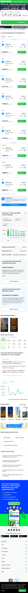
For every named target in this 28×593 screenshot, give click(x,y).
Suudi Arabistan (10, 29)
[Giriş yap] (24, 1)
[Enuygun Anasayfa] (6, 2)
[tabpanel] (14, 18)
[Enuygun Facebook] (9, 530)
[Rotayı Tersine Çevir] (7, 15)
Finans (3, 558)
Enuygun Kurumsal (6, 565)
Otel (3, 544)
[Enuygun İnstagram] (11, 530)
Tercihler (3, 590)
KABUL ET (22, 590)
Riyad (15, 29)
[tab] (5, 8)
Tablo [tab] (12, 381)
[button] (8, 233)
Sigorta (3, 561)
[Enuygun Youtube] (19, 530)
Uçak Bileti (4, 29)
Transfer (4, 554)
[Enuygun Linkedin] (16, 530)
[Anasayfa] (1, 29)
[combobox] (4, 15)
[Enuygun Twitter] (14, 530)
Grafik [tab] (5, 381)
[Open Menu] (26, 1)
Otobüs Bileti (5, 548)
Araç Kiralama (5, 551)
